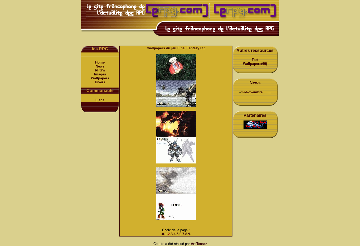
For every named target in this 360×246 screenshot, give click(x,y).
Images (100, 74)
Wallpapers (100, 78)
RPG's (100, 70)
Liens (99, 100)
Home (100, 62)
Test (255, 60)
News (100, 66)
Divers (100, 82)
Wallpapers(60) (255, 64)
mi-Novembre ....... (256, 92)
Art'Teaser (199, 244)
